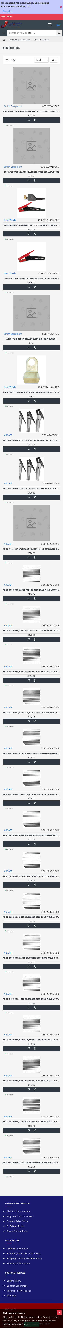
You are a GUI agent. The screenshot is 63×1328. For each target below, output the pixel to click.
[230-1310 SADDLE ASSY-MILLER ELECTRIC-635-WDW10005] (31, 146)
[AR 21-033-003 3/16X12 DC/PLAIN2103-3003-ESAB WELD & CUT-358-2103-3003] (31, 696)
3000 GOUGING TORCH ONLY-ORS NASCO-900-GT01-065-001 (31, 278)
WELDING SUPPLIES (19, 39)
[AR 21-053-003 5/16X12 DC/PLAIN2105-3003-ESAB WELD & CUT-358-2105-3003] (31, 778)
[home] (4, 39)
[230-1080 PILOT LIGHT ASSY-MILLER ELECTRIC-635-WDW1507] (31, 85)
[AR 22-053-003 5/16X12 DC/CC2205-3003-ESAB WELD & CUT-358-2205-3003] (31, 1023)
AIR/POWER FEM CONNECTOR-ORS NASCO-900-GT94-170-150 (31, 392)
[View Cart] (58, 24)
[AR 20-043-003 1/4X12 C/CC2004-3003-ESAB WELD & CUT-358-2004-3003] (31, 614)
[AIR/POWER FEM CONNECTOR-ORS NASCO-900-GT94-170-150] (31, 370)
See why (7, 10)
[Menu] (49, 24)
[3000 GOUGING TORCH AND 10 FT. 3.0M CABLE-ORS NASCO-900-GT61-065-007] (31, 203)
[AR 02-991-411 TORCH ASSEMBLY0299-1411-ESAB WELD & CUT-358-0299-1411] (31, 523)
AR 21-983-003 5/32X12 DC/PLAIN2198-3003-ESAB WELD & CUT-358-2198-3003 (31, 876)
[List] (10, 60)
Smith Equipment (13, 106)
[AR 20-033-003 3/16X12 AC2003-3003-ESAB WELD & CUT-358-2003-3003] (31, 573)
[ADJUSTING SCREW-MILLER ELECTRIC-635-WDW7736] (31, 313)
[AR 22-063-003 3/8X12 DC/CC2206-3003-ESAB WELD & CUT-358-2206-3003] (31, 1064)
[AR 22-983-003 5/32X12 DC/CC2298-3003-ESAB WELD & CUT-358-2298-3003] (31, 1146)
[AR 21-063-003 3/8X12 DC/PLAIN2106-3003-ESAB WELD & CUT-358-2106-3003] (31, 819)
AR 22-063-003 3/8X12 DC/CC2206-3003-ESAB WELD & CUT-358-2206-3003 (31, 1081)
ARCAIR (8, 435)
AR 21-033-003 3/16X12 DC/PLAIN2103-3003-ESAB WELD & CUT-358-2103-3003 (31, 712)
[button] (29, 120)
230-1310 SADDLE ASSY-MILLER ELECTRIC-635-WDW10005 (31, 172)
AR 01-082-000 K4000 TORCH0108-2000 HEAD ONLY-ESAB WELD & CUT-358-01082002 (31, 488)
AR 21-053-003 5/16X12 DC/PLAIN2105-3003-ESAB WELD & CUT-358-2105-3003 (31, 794)
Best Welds (10, 220)
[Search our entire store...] (59, 33)
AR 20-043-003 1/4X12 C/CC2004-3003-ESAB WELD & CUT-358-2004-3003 (31, 631)
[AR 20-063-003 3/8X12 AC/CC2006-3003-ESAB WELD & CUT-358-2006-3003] (31, 655)
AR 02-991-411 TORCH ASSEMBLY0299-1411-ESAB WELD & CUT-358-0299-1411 (31, 549)
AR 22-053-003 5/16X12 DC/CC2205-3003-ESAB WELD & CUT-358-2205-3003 (31, 1040)
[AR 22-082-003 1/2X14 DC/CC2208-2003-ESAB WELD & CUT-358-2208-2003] (31, 1105)
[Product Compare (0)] (13, 60)
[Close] (61, 7)
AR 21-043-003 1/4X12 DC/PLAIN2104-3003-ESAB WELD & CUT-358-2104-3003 (31, 753)
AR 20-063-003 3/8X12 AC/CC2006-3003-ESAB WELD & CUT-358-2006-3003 (31, 672)
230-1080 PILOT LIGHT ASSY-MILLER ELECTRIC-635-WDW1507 (31, 111)
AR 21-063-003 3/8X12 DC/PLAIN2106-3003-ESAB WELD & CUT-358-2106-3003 (31, 835)
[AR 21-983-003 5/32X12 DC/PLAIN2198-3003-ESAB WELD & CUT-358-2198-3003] (31, 860)
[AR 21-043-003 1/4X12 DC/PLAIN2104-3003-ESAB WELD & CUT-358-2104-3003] (31, 737)
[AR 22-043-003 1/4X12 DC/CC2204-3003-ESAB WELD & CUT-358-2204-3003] (31, 982)
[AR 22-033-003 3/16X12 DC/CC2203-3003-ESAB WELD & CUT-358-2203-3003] (31, 942)
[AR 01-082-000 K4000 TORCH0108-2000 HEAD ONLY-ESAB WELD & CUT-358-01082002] (31, 469)
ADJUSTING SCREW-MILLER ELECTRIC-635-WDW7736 (31, 339)
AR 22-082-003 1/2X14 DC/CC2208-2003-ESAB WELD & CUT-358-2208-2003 (31, 1122)
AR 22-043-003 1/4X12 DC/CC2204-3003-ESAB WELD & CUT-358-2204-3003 (31, 999)
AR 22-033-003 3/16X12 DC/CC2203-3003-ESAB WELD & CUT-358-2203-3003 (31, 958)
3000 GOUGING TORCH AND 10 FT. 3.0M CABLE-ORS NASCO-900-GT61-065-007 (31, 225)
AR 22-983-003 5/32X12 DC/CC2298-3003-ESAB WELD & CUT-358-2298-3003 (31, 1162)
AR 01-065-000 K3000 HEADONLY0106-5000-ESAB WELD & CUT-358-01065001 (31, 440)
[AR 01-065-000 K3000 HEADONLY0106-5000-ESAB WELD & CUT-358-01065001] (31, 421)
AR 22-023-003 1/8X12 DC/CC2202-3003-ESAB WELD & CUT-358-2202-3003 (31, 917)
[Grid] (6, 60)
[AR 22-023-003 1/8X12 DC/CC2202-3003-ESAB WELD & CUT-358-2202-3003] (31, 901)
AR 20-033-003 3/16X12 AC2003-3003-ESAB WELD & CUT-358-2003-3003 (31, 590)
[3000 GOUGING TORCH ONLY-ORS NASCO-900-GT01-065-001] (31, 256)
